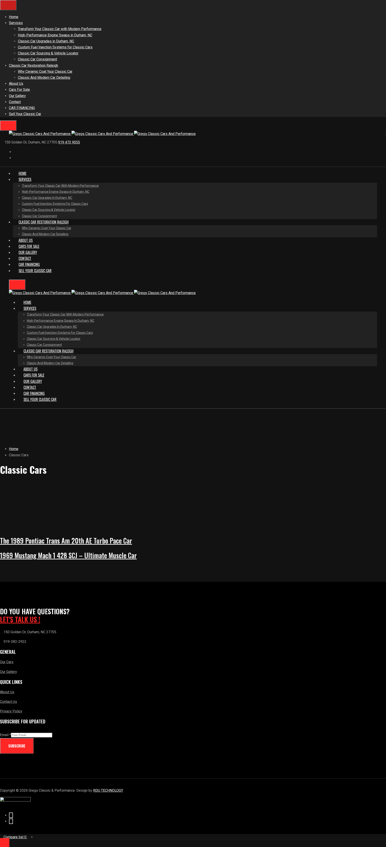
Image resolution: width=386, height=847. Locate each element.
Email (5, 735)
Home (13, 449)
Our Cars (6, 662)
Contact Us (8, 702)
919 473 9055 (69, 142)
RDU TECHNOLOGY (108, 790)
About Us (7, 692)
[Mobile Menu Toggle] (8, 5)
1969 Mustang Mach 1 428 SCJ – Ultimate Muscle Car (68, 555)
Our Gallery (8, 672)
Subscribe (16, 746)
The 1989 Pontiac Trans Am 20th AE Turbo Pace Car (66, 541)
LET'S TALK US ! (20, 619)
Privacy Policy (11, 711)
